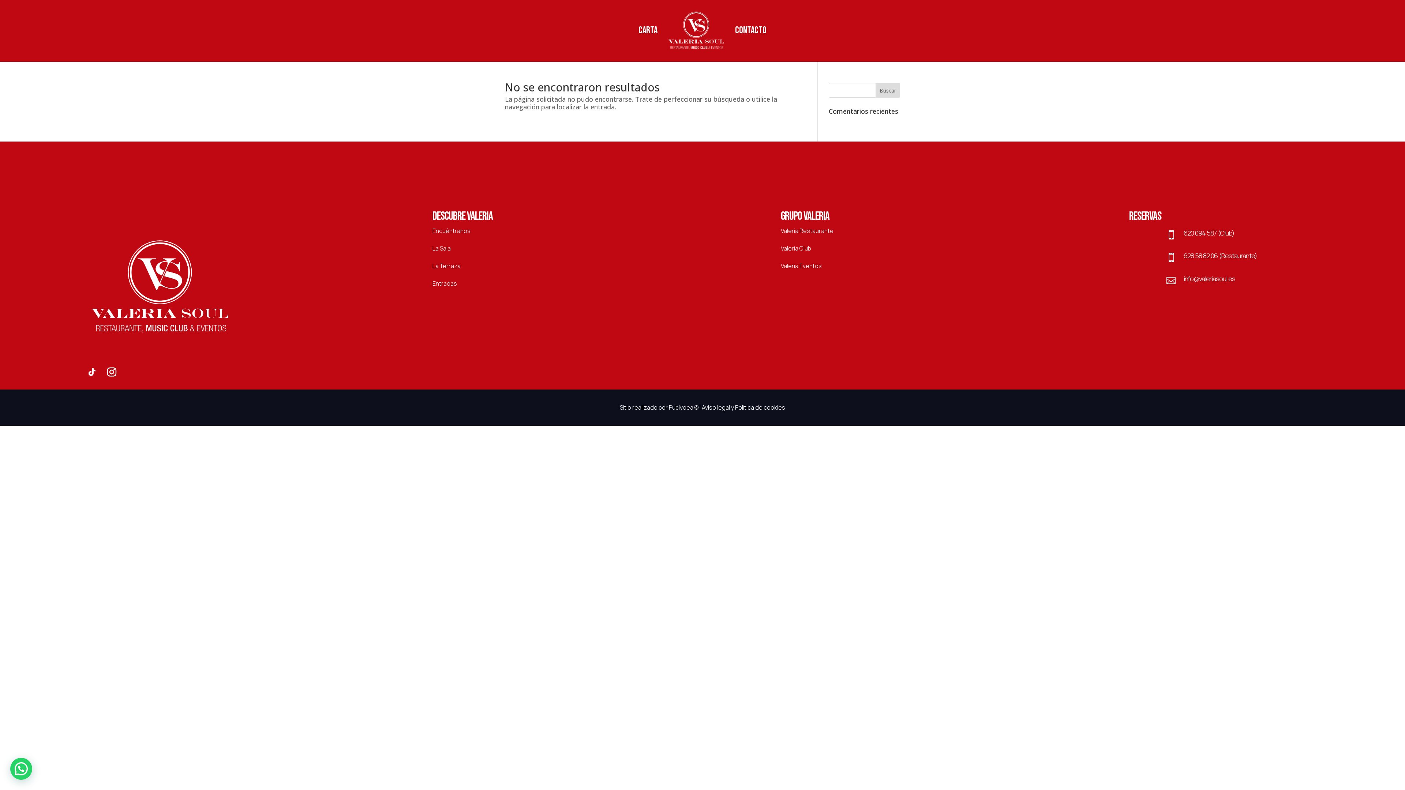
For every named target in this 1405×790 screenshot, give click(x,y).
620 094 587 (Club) (1209, 233)
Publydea (681, 407)
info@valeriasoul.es (1209, 278)
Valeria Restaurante (807, 231)
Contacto (751, 30)
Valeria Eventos (801, 266)
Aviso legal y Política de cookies (743, 407)
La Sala (441, 248)
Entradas (444, 283)
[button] (21, 769)
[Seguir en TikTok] (92, 372)
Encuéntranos (451, 231)
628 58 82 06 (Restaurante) (1220, 255)
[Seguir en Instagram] (111, 372)
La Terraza (446, 266)
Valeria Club (796, 248)
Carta (647, 30)
